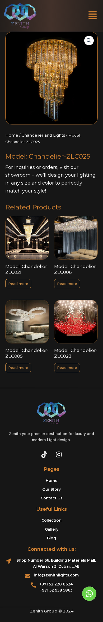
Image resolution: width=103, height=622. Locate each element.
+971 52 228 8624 (56, 584)
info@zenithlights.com (56, 575)
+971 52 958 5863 (56, 590)
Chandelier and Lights (43, 135)
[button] (93, 16)
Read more (18, 283)
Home (11, 135)
